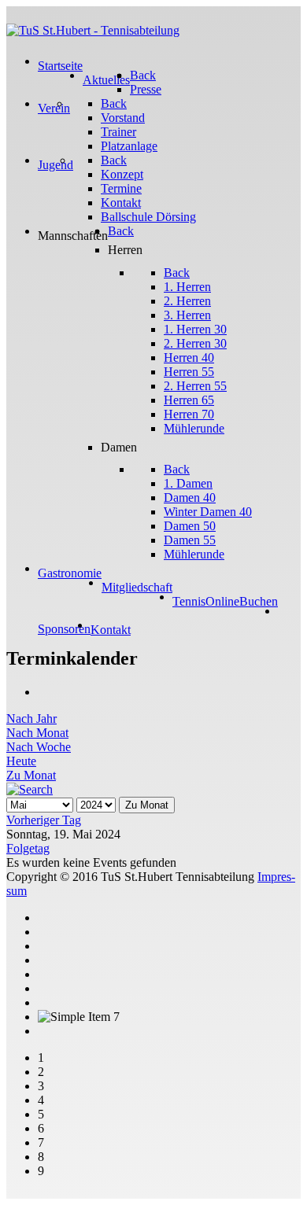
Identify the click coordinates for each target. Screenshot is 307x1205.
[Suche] (29, 789)
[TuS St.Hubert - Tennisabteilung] (92, 30)
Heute (21, 761)
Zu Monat (31, 775)
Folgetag (28, 848)
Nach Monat (37, 732)
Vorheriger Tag (43, 820)
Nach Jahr (31, 718)
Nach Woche (38, 747)
